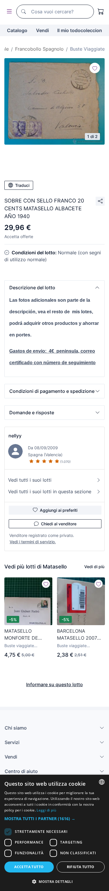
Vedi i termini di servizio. (33, 541)
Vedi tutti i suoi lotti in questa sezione (49, 491)
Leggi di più (46, 810)
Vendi (42, 30)
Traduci (22, 185)
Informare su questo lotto (54, 684)
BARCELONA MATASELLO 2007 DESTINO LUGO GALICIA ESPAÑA (77, 634)
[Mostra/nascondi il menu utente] (8, 11)
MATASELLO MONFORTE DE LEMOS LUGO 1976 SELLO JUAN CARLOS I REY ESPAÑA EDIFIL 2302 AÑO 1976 (27, 634)
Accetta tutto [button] (29, 866)
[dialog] (54, 833)
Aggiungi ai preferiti (58, 510)
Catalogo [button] (17, 30)
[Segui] (95, 68)
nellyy (15, 436)
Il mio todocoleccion (79, 30)
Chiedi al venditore (58, 523)
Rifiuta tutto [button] (80, 866)
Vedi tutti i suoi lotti (29, 480)
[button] (54, 287)
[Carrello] (100, 11)
